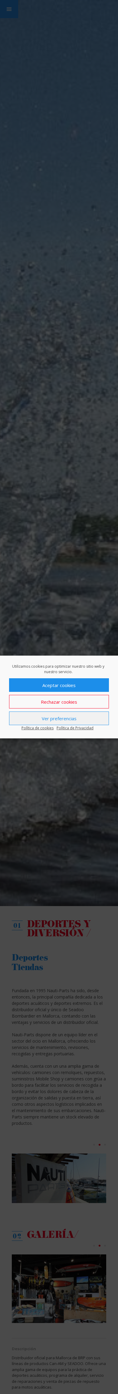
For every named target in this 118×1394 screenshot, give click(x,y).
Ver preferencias (59, 718)
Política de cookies (37, 728)
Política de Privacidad (75, 728)
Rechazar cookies (59, 702)
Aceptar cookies (59, 685)
